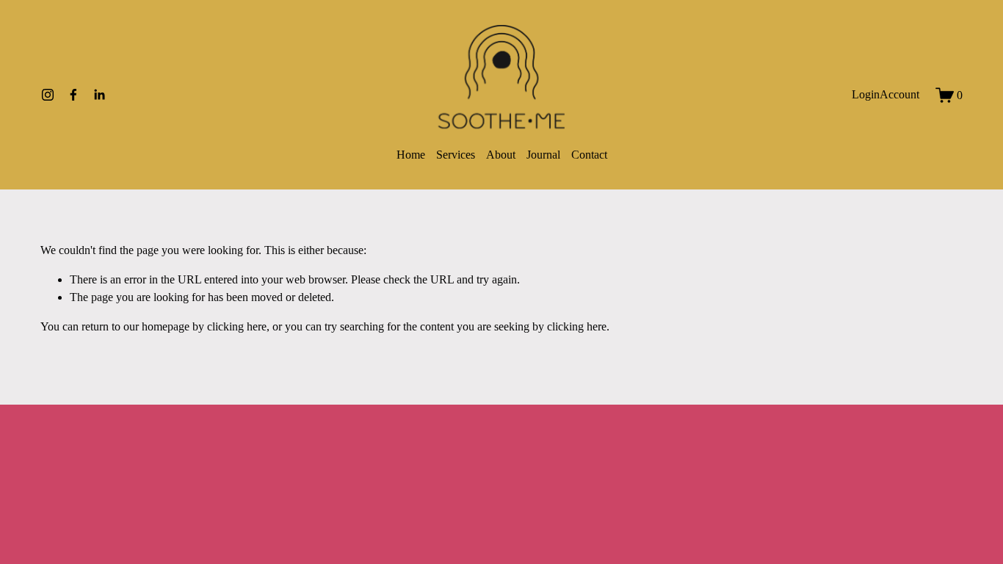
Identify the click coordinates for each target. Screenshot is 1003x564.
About (500, 154)
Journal (543, 154)
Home (411, 154)
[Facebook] (73, 94)
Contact (589, 154)
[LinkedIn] (99, 94)
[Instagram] (47, 94)
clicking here (237, 326)
